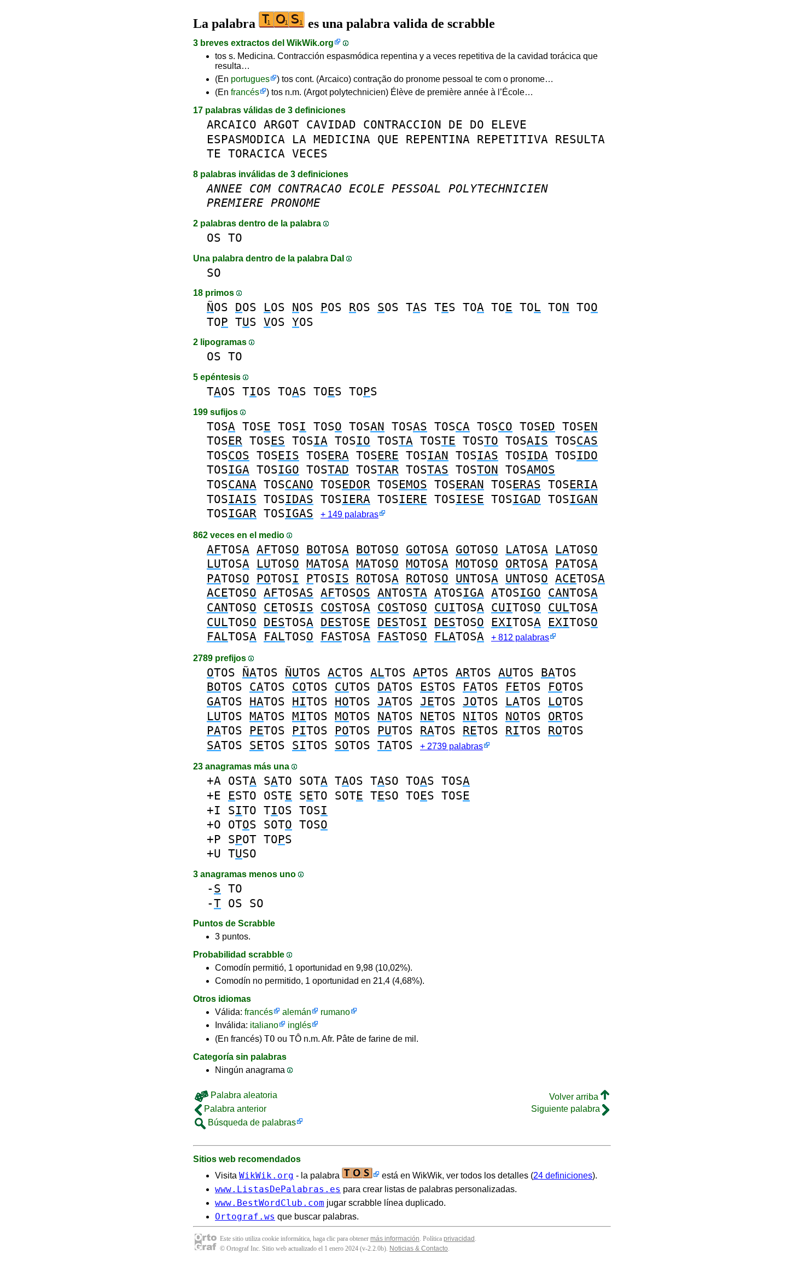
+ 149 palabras (349, 514)
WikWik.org (310, 43)
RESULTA (580, 139)
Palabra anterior (234, 1108)
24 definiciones (562, 1175)
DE (455, 124)
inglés (299, 1025)
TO (235, 237)
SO (214, 272)
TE (214, 153)
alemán (296, 1012)
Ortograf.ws (245, 1216)
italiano (264, 1025)
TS (416, 307)
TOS (221, 391)
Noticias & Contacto (418, 1248)
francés (245, 92)
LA (299, 139)
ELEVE (509, 124)
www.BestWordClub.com (269, 1203)
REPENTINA (438, 139)
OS (214, 237)
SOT (313, 780)
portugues (250, 79)
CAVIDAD (331, 124)
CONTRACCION (402, 124)
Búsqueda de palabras (251, 1122)
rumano (335, 1012)
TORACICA (256, 153)
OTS (242, 824)
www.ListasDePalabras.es (278, 1189)
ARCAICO (232, 124)
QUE (388, 139)
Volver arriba (575, 1096)
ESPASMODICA (246, 139)
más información (395, 1238)
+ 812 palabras (520, 637)
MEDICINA (341, 139)
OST (242, 780)
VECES (310, 153)
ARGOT (281, 124)
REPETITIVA (512, 139)
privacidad (459, 1238)
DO (477, 124)
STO (278, 780)
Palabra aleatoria (242, 1095)
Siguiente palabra (566, 1108)
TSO (384, 780)
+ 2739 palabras (451, 746)
